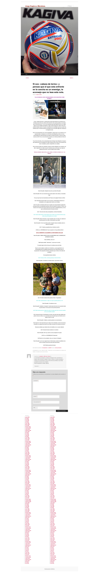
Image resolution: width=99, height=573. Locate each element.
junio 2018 (27, 534)
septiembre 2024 (28, 444)
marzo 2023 (27, 466)
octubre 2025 (27, 429)
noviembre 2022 (28, 471)
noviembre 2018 (28, 528)
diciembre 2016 (28, 555)
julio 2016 (27, 562)
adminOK (49, 347)
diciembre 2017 (28, 541)
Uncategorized (44, 347)
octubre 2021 (27, 487)
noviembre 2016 (28, 557)
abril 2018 (27, 536)
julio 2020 (27, 504)
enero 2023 (27, 469)
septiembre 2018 (28, 530)
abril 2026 (27, 422)
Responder (37, 366)
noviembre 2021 (28, 485)
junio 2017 (27, 548)
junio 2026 (27, 419)
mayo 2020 (27, 506)
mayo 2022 (27, 478)
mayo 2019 (27, 521)
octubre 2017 (27, 543)
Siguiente (72, 77)
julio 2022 (27, 476)
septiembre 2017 (28, 545)
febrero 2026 (27, 424)
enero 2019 (27, 525)
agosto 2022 (27, 475)
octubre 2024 (27, 443)
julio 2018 (27, 533)
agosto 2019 (27, 517)
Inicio (26, 74)
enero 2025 (27, 440)
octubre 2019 (27, 514)
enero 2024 (27, 454)
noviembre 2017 (28, 542)
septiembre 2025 (28, 430)
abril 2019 (27, 522)
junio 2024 (27, 448)
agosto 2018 (27, 531)
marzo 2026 (27, 423)
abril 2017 (27, 551)
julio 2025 (27, 432)
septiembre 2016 (28, 559)
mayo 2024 (27, 449)
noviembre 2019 (28, 513)
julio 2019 (27, 518)
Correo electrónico (37, 402)
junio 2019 (27, 519)
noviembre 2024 (28, 442)
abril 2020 (27, 507)
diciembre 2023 (28, 455)
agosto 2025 (27, 431)
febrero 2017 (27, 553)
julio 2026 (27, 418)
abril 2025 (27, 436)
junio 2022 (27, 477)
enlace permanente (58, 347)
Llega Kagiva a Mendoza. (35, 6)
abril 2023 (27, 465)
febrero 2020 (27, 510)
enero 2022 (27, 483)
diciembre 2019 (28, 512)
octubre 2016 (27, 558)
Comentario (36, 381)
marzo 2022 (27, 481)
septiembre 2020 (28, 501)
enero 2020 (27, 511)
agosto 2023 (27, 460)
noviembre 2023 (28, 456)
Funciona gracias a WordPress (50, 569)
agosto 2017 (27, 546)
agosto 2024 (27, 446)
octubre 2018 (27, 529)
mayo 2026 (27, 420)
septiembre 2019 (28, 516)
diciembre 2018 (28, 527)
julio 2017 (27, 547)
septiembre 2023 (28, 459)
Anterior (27, 77)
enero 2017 (27, 554)
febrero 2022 (27, 482)
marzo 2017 (27, 552)
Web (34, 407)
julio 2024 (27, 447)
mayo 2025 (27, 435)
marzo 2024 (27, 452)
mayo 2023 (27, 464)
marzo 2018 (27, 537)
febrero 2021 (27, 496)
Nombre (35, 396)
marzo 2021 (27, 495)
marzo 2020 (27, 508)
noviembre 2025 (28, 428)
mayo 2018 (27, 535)
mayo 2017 (27, 549)
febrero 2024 (27, 453)
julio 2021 (27, 490)
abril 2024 (27, 450)
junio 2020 (27, 505)
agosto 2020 (27, 502)
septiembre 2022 (28, 473)
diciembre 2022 (28, 470)
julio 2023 (27, 461)
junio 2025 (27, 434)
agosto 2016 (27, 560)
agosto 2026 (27, 417)
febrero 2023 (27, 467)
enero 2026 (27, 425)
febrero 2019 (27, 524)
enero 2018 (27, 540)
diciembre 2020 (28, 499)
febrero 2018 (27, 539)
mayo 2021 (27, 493)
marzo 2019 (27, 523)
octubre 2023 (27, 458)
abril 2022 (27, 479)
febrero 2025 (27, 438)
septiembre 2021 (28, 488)
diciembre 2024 (28, 441)
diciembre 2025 (28, 426)
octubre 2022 (27, 472)
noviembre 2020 (28, 500)
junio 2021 (27, 492)
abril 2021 (27, 494)
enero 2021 (27, 498)
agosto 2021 (27, 489)
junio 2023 (27, 463)
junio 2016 (27, 563)
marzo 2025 (27, 437)
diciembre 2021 (28, 484)
